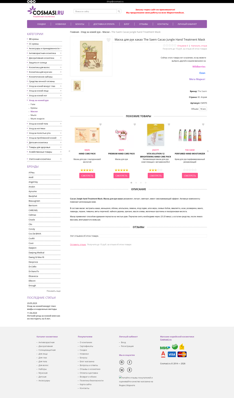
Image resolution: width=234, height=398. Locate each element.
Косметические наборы (41, 76)
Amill (31, 177)
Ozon (202, 72)
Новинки (60, 24)
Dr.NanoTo (34, 271)
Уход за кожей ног (38, 95)
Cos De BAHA (35, 233)
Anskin (32, 186)
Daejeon (32, 247)
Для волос (43, 365)
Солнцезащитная (47, 350)
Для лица (43, 353)
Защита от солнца (38, 62)
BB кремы (34, 39)
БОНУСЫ (79, 24)
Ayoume (33, 191)
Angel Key (33, 181)
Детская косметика (38, 142)
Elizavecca (33, 276)
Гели (33, 104)
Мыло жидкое (37, 118)
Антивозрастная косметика (42, 53)
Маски (34, 111)
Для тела (43, 361)
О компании (86, 342)
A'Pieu (32, 172)
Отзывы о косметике (90, 369)
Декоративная (46, 346)
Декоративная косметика (41, 57)
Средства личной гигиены (42, 81)
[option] (87, 150)
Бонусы (83, 357)
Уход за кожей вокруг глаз (42, 86)
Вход (123, 342)
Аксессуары (44, 380)
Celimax (32, 214)
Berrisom (33, 205)
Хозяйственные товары (40, 151)
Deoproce (33, 262)
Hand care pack (87, 152)
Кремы (34, 107)
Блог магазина (87, 361)
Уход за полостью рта (39, 133)
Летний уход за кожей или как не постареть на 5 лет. (43, 317)
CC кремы (34, 43)
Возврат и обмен (88, 376)
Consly (32, 229)
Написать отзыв (199, 45)
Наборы (43, 369)
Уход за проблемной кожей (42, 137)
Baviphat (33, 196)
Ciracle (32, 219)
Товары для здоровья (39, 147)
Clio (30, 224)
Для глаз (43, 357)
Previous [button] (69, 151)
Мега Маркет (197, 79)
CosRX (32, 238)
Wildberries (198, 66)
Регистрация (127, 346)
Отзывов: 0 (182, 45)
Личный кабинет (187, 24)
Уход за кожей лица (38, 90)
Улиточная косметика (40, 159)
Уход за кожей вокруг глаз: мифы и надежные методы (42, 307)
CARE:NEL (33, 210)
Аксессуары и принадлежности (44, 48)
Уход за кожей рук (39, 100)
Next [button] (208, 151)
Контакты (162, 24)
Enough (32, 285)
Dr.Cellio (32, 266)
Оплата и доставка (89, 372)
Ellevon (32, 280)
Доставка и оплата (103, 24)
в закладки (100, 124)
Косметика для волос (39, 67)
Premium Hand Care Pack (121, 152)
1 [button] (131, 182)
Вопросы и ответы (89, 365)
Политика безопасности (91, 380)
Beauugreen (34, 200)
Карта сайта (85, 384)
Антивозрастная (46, 342)
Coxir (31, 243)
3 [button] (140, 182)
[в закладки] (108, 40)
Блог (126, 24)
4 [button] (145, 182)
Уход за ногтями (37, 128)
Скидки (41, 24)
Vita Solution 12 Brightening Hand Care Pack (155, 153)
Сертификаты (86, 346)
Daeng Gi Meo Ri (36, 257)
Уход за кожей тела (38, 123)
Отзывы (143, 24)
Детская (42, 376)
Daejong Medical (36, 252)
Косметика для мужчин (40, 71)
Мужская (43, 372)
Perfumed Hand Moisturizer (190, 152)
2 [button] (136, 182)
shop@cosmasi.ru (115, 1)
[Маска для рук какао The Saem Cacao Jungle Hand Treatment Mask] (91, 73)
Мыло (33, 115)
